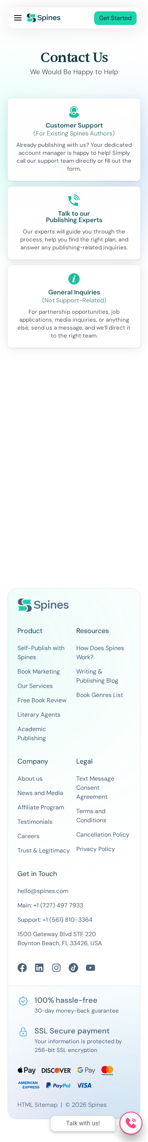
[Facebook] (22, 967)
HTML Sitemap (37, 1105)
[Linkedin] (39, 967)
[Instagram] (56, 967)
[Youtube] (90, 967)
